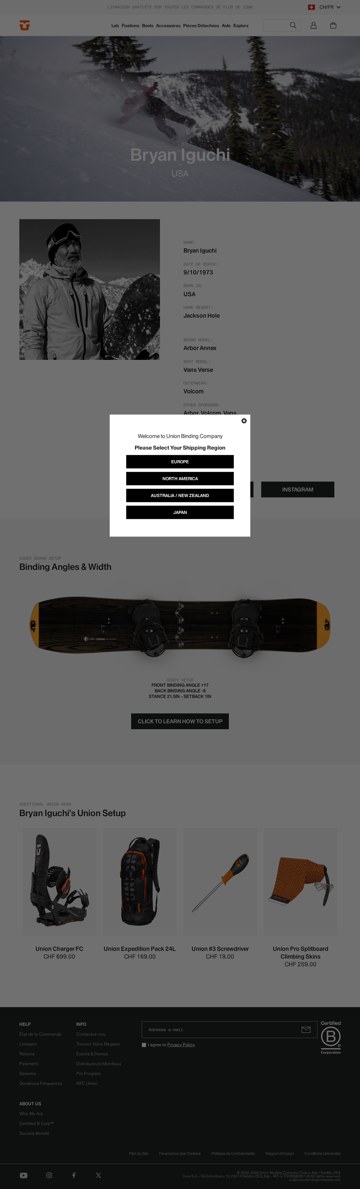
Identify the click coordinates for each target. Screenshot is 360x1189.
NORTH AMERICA (180, 478)
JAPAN (180, 512)
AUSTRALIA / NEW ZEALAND (180, 495)
